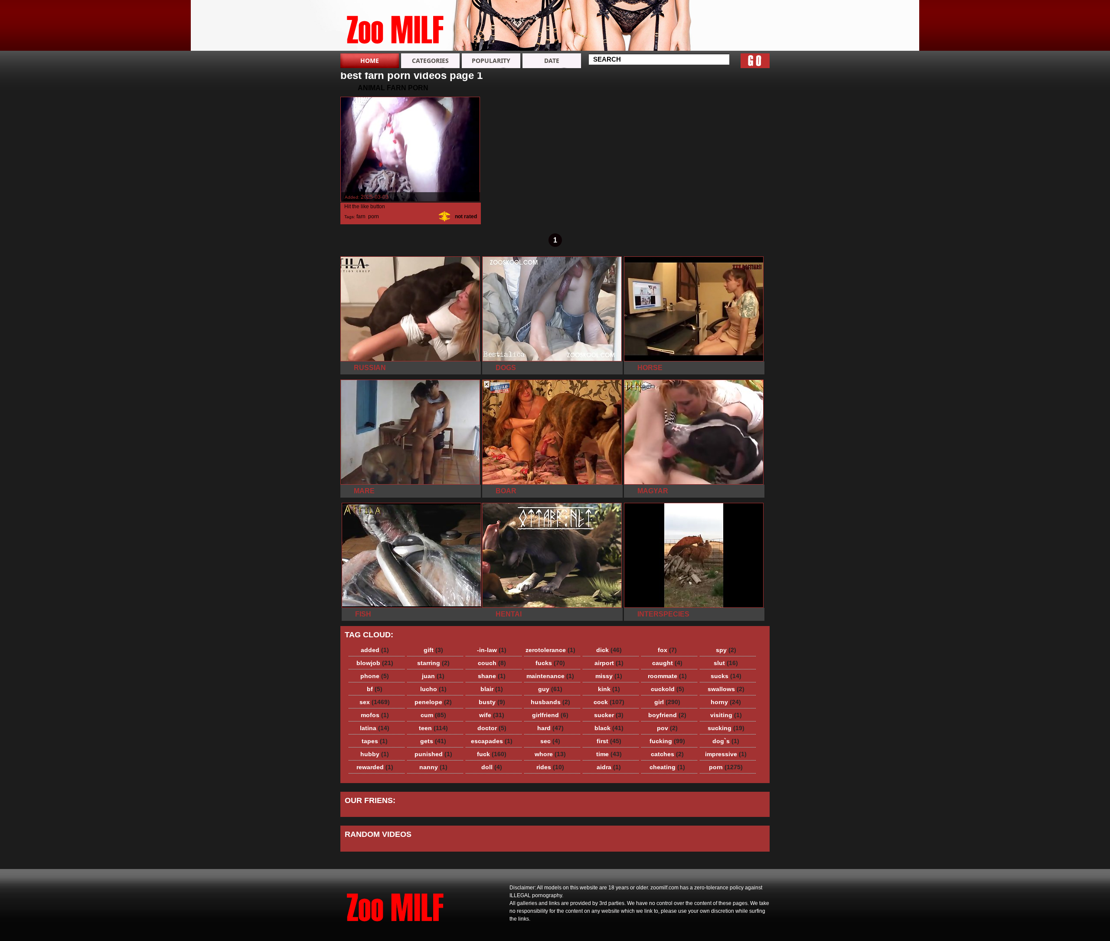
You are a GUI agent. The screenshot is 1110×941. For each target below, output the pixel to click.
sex (374, 701)
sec (550, 741)
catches (667, 754)
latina (374, 728)
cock (609, 701)
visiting (726, 714)
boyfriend (667, 714)
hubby (374, 754)
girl (667, 701)
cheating (667, 767)
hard (550, 728)
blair (491, 688)
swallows (726, 688)
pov (667, 728)
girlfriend (550, 714)
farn (361, 216)
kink (609, 688)
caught (667, 662)
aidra (609, 767)
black (609, 728)
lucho (433, 688)
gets (433, 741)
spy (726, 649)
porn (373, 216)
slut (726, 662)
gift (433, 649)
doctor (491, 728)
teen (433, 728)
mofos (375, 714)
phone (374, 675)
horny (726, 701)
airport (609, 662)
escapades (492, 741)
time (609, 754)
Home (369, 60)
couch (492, 662)
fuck (491, 754)
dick (609, 649)
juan (433, 675)
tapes (375, 741)
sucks (726, 675)
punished (433, 754)
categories (430, 60)
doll (491, 767)
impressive (726, 754)
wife (491, 714)
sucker (609, 714)
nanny (433, 767)
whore (550, 754)
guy (550, 688)
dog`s (725, 741)
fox (667, 649)
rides (550, 767)
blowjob (374, 662)
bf (374, 688)
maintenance (550, 675)
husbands (550, 701)
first (609, 741)
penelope (433, 701)
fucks (550, 662)
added (375, 649)
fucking (667, 741)
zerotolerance (550, 649)
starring (433, 662)
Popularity (491, 60)
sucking (726, 728)
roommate (667, 675)
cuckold (667, 688)
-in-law (491, 649)
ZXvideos (395, 27)
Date (551, 60)
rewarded (374, 767)
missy (608, 675)
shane (492, 675)
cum (433, 714)
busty (492, 701)
